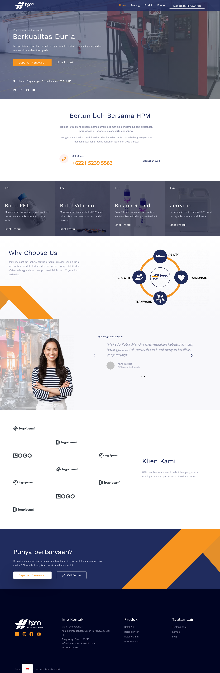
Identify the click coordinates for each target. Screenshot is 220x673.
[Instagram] (24, 634)
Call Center (78, 156)
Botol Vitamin (131, 636)
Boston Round (131, 641)
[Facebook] (31, 634)
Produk (148, 5)
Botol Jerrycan (131, 631)
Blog (174, 636)
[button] (94, 355)
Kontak (161, 5)
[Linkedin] (14, 90)
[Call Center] (63, 158)
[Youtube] (39, 634)
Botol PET (129, 626)
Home (122, 5)
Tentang (135, 5)
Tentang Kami (179, 626)
